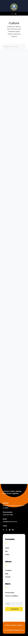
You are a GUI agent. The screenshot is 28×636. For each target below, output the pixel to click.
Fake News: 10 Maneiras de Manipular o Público (11, 107)
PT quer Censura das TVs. (12, 149)
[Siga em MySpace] (13, 530)
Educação (13, 115)
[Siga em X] (6, 530)
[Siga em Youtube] (9, 530)
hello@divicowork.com (10, 521)
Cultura (10, 68)
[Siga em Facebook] (3, 530)
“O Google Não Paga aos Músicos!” (11, 227)
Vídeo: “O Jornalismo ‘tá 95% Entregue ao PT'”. (13, 61)
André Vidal (10, 392)
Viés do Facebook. (13, 188)
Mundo (19, 115)
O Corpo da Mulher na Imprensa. (10, 269)
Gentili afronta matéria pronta (12, 328)
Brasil (6, 68)
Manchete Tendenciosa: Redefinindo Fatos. (13, 208)
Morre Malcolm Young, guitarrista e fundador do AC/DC (13, 387)
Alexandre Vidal (12, 331)
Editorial (9, 66)
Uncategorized (14, 234)
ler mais (14, 96)
